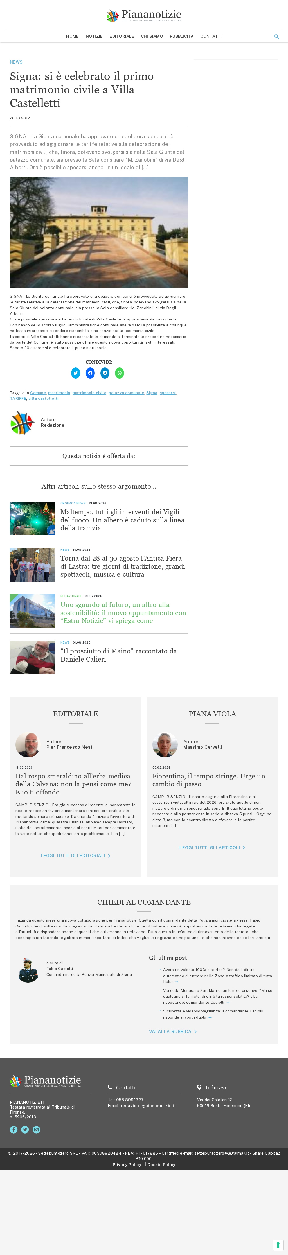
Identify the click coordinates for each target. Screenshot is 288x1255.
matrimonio (59, 393)
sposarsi (168, 393)
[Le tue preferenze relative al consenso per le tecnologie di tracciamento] (278, 1245)
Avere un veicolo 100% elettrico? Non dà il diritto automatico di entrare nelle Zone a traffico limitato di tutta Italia (217, 975)
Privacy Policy (127, 1164)
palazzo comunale (126, 393)
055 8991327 (130, 1099)
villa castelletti (43, 398)
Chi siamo (152, 36)
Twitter (26, 1130)
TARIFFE (18, 398)
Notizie (94, 36)
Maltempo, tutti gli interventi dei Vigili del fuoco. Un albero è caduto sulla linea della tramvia (122, 520)
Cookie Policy (161, 1164)
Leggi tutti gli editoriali (73, 855)
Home (72, 36)
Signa (151, 393)
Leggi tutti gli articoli (209, 847)
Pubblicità (182, 36)
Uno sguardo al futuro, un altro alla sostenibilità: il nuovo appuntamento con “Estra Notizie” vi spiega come (123, 613)
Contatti (211, 36)
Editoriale (121, 36)
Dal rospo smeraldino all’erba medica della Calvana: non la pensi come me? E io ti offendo (73, 784)
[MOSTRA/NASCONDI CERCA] (276, 37)
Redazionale (71, 596)
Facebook (15, 1130)
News (16, 62)
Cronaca (67, 503)
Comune (38, 393)
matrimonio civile (89, 393)
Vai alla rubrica (170, 1031)
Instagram (37, 1130)
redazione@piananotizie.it (148, 1105)
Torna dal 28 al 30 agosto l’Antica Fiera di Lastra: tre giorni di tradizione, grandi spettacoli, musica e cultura (122, 566)
